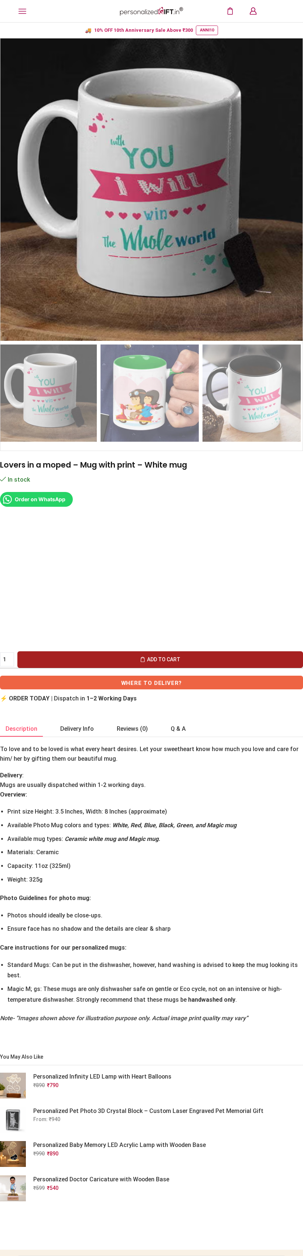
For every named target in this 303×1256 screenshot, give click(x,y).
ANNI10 (207, 30)
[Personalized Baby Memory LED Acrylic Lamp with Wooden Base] (13, 1154)
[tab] (21, 729)
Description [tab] (21, 728)
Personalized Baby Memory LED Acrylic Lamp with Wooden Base (119, 1144)
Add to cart (163, 659)
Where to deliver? (151, 683)
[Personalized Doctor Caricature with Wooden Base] (13, 1188)
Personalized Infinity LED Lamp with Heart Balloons (102, 1076)
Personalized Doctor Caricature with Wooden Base (101, 1179)
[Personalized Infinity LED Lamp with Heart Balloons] (13, 1086)
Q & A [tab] (178, 728)
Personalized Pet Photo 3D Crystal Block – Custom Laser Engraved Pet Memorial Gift (148, 1110)
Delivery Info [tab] (77, 728)
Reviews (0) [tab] (132, 728)
